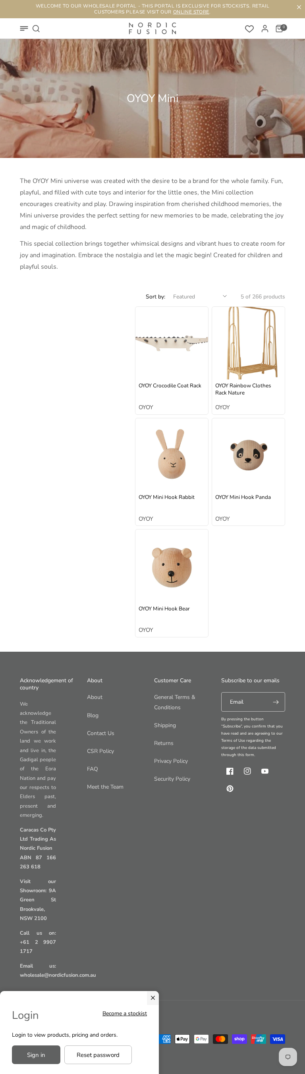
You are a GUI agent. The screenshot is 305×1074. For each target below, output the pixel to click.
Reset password (98, 1055)
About (94, 697)
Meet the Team (105, 787)
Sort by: (155, 296)
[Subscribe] (275, 702)
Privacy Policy (171, 761)
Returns (164, 743)
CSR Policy (100, 751)
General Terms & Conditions (174, 702)
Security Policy (172, 779)
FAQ (92, 769)
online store (191, 12)
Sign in (36, 1055)
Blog (92, 715)
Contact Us (100, 733)
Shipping (165, 725)
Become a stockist (124, 1013)
